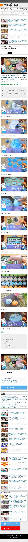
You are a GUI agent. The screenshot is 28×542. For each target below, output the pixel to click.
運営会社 (12, 535)
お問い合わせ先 (18, 535)
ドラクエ (16, 380)
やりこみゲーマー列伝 (23, 13)
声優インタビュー (4, 12)
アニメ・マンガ (7, 9)
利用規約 (8, 535)
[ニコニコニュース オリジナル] (9, 5)
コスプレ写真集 (26, 9)
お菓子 (4, 380)
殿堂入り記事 (14, 12)
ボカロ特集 (11, 9)
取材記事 (21, 8)
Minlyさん (13, 75)
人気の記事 (2, 9)
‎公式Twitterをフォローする (15, 387)
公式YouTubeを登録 (12, 528)
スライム (10, 380)
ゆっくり (16, 8)
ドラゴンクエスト (6, 381)
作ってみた (15, 381)
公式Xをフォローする (12, 523)
